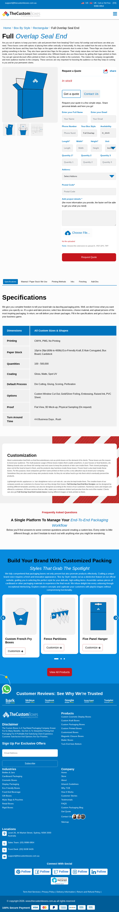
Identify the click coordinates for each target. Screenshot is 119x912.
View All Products (59, 672)
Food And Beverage (11, 792)
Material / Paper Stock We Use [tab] (34, 282)
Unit (107, 141)
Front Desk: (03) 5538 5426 (21, 849)
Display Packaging (10, 784)
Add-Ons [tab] (95, 282)
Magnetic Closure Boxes (72, 736)
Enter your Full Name (72, 112)
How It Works (67, 792)
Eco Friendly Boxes (11, 788)
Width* (79, 141)
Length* (66, 141)
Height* (94, 141)
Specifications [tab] (10, 282)
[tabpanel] (89, 181)
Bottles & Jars (8, 772)
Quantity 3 (105, 155)
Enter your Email (99, 112)
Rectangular (40, 28)
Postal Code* (68, 185)
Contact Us (66, 816)
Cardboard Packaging (12, 776)
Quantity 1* (67, 155)
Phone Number (69, 126)
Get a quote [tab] (71, 93)
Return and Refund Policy (88, 892)
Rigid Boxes (7, 807)
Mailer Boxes (67, 740)
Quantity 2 (86, 155)
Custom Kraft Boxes (70, 720)
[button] (3, 617)
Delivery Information (65, 892)
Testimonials (67, 799)
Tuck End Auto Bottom (71, 744)
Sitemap (65, 822)
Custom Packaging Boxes (73, 724)
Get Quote (66, 811)
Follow (25, 871)
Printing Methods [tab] (59, 282)
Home (7, 28)
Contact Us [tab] (91, 93)
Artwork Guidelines (70, 784)
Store (63, 776)
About (64, 780)
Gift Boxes (7, 796)
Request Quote (89, 257)
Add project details (72, 199)
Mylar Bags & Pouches (12, 799)
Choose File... (81, 232)
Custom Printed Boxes (71, 728)
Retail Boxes (8, 803)
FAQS (64, 803)
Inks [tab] (72, 282)
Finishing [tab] (82, 282)
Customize (14, 651)
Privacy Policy (48, 892)
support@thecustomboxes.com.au (21, 3)
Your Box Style (88, 126)
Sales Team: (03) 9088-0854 (21, 842)
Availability (105, 126)
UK (95, 3)
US (87, 3)
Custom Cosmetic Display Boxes (76, 717)
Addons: (66, 169)
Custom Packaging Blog (72, 807)
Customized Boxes (69, 732)
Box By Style (22, 28)
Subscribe (30, 763)
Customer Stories (69, 796)
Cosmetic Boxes (9, 780)
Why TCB (65, 788)
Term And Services (31, 892)
